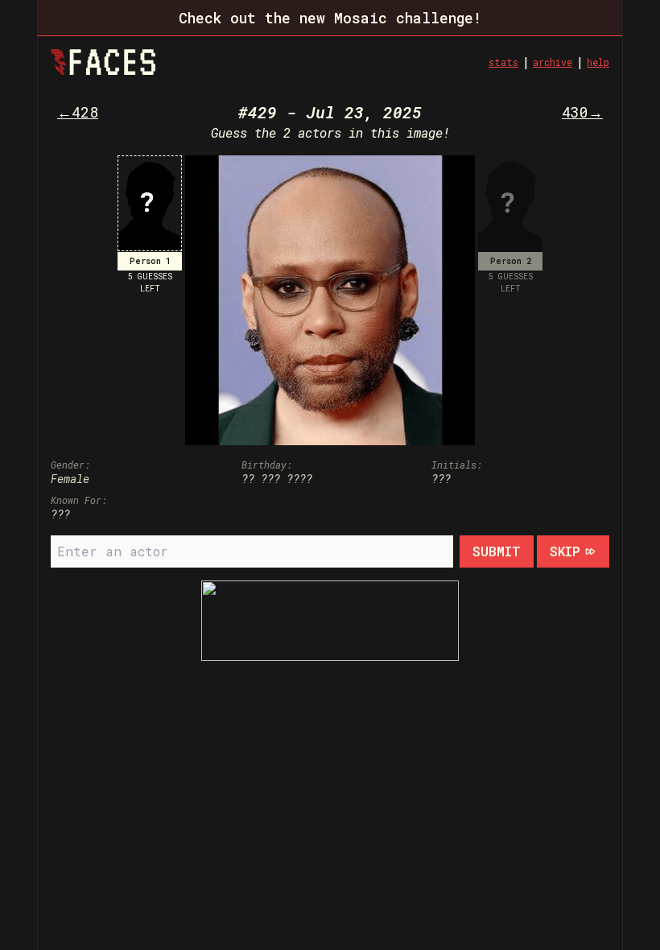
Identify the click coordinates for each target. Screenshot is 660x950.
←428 (77, 112)
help (598, 62)
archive (552, 62)
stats (503, 62)
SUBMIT (496, 551)
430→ (582, 112)
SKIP (565, 551)
